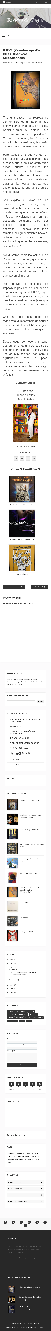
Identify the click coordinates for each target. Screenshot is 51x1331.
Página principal (12, 1327)
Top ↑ (41, 1327)
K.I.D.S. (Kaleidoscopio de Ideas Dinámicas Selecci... (23, 973)
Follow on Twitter (17, 1182)
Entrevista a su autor (25, 446)
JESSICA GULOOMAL (19, 748)
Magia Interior (30, 1018)
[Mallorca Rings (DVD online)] (22, 523)
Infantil (10, 1018)
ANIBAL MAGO (16, 726)
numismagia (12, 1021)
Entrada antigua (39, 587)
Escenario (33, 1014)
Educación (23, 1014)
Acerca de (33, 1327)
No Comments (37, 63)
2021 (12, 967)
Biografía (11, 1011)
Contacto (23, 1327)
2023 (12, 960)
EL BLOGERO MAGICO (19, 738)
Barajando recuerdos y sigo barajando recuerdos (30, 816)
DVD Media (12, 1014)
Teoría (29, 1021)
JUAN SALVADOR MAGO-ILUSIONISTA (20, 754)
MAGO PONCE (16, 765)
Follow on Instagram (18, 1201)
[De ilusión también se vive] (22, 488)
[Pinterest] (32, 1084)
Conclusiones (22, 574)
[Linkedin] (25, 1084)
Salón (22, 1021)
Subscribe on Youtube (18, 1195)
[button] (7, 2)
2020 (12, 985)
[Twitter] (18, 1084)
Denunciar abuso (16, 1135)
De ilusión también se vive (22, 505)
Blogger (33, 1258)
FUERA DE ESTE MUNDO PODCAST (24, 743)
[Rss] (39, 1084)
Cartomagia (22, 1011)
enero (14, 980)
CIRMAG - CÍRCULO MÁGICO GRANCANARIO (22, 732)
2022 (12, 963)
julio (14, 970)
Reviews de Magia (32, 1323)
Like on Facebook (16, 1188)
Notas (40, 1018)
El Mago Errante (26, 931)
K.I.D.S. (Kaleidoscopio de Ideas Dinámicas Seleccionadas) (30, 890)
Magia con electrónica (28, 873)
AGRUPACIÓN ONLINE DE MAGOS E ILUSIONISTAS (25, 720)
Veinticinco (24, 902)
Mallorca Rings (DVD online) (21, 539)
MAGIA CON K (16, 760)
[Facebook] (11, 1084)
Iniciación (19, 1018)
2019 (12, 989)
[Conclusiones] (22, 558)
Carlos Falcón (14, 63)
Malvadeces (24, 917)
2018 (12, 992)
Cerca (31, 1011)
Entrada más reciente (14, 587)
